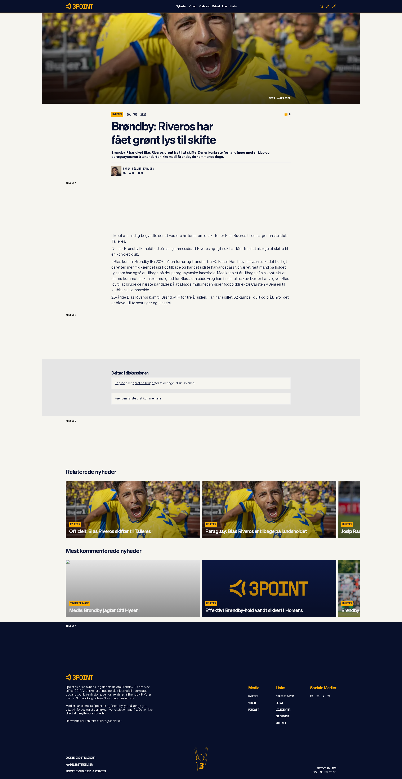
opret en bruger (144, 383)
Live (224, 6)
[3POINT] (201, 677)
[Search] (321, 6)
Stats (233, 6)
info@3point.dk (111, 721)
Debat (216, 6)
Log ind (120, 383)
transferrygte (79, 603)
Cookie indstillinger (80, 758)
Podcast (204, 6)
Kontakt (281, 723)
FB (311, 696)
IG (317, 696)
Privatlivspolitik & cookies (86, 771)
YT (328, 696)
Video (192, 6)
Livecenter (283, 710)
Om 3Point (282, 716)
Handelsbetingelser (79, 764)
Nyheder (181, 6)
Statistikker (285, 696)
